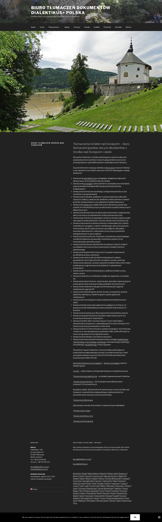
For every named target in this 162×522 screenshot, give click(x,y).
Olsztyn (127, 486)
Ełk (125, 476)
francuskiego (91, 342)
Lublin (87, 486)
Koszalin (101, 483)
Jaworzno (98, 481)
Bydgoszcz (123, 473)
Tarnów (96, 498)
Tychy (75, 501)
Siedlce (113, 493)
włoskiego (101, 342)
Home (33, 27)
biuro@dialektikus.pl (80, 464)
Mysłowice (111, 486)
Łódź (98, 486)
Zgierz (118, 501)
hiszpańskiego (91, 345)
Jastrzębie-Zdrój (88, 481)
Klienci (128, 27)
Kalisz (115, 481)
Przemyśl (123, 491)
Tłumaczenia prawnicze (83, 382)
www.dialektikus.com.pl (39, 469)
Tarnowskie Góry (86, 498)
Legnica (124, 483)
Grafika (97, 27)
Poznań (107, 491)
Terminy (77, 27)
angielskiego (122, 339)
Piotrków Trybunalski (90, 491)
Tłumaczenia (53, 27)
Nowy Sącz (120, 486)
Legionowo (115, 483)
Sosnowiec (89, 496)
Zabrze (105, 501)
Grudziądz (125, 478)
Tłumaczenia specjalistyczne (85, 376)
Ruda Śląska (91, 493)
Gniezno (102, 478)
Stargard (109, 496)
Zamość (112, 501)
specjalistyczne (90, 178)
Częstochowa (98, 476)
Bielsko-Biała (113, 473)
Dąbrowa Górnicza (110, 476)
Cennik (87, 27)
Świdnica (76, 498)
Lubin (82, 486)
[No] (159, 517)
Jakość (66, 27)
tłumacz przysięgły (111, 363)
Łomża (92, 486)
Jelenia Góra (107, 481)
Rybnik (99, 493)
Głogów (95, 478)
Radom (83, 493)
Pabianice (117, 488)
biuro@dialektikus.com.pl (40, 467)
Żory (75, 503)
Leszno (75, 486)
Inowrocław (77, 481)
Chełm (81, 476)
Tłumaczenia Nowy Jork (83, 416)
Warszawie (110, 168)
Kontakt (118, 27)
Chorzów (88, 476)
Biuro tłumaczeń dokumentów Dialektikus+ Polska (71, 10)
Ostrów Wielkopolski (105, 488)
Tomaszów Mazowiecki (114, 498)
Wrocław (99, 501)
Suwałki (116, 496)
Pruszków (115, 491)
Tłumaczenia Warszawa (83, 400)
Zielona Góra (126, 501)
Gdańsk (75, 478)
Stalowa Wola (100, 496)
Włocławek (91, 501)
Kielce (89, 483)
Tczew (102, 498)
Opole (75, 488)
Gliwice (88, 478)
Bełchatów (77, 473)
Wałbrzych (82, 501)
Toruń (126, 498)
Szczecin (123, 496)
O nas (42, 27)
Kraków (107, 483)
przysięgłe (88, 184)
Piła (80, 491)
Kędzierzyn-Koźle (79, 483)
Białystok (103, 473)
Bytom (75, 476)
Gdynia (82, 478)
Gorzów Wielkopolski (113, 478)
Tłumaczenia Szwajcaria (83, 421)
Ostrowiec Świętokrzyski (87, 488)
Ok (135, 517)
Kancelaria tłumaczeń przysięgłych (87, 363)
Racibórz (76, 493)
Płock (102, 491)
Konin (94, 483)
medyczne (88, 205)
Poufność (107, 27)
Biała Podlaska (93, 473)
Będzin (84, 473)
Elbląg (120, 476)
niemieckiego (79, 342)
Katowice (121, 481)
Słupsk (81, 496)
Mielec (103, 486)
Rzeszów (106, 493)
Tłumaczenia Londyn (81, 411)
